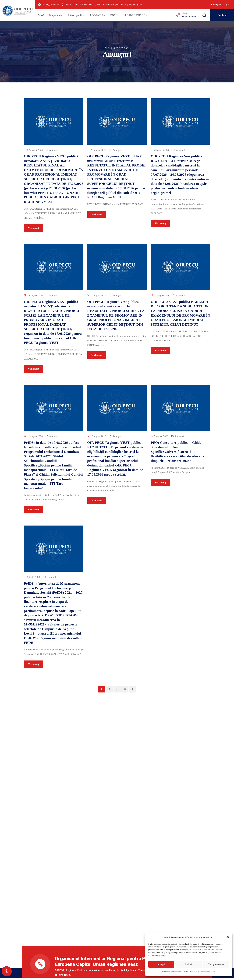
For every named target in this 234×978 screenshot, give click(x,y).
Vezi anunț (33, 228)
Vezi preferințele (216, 964)
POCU (114, 15)
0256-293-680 (189, 16)
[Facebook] (227, 5)
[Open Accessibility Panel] (7, 971)
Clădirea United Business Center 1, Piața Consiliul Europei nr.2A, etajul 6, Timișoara (103, 4)
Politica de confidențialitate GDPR (175, 972)
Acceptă (161, 964)
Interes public (75, 15)
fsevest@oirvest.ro (50, 4)
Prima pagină (111, 47)
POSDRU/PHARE (135, 15)
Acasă (41, 15)
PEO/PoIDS (96, 15)
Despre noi (54, 15)
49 (125, 689)
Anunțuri (216, 4)
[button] (227, 937)
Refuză (188, 964)
